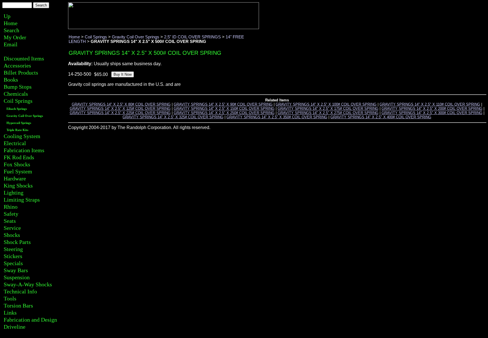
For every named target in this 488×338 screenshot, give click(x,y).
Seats (10, 221)
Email (11, 44)
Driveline (14, 327)
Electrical (15, 143)
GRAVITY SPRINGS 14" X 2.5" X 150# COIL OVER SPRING (224, 108)
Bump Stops (18, 87)
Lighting (13, 192)
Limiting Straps (22, 200)
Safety (11, 214)
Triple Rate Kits (17, 130)
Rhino (11, 207)
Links (10, 312)
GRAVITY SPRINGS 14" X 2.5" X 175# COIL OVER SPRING (328, 108)
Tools (10, 298)
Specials (13, 263)
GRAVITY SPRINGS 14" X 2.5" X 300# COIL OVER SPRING (432, 113)
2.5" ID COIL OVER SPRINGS (192, 37)
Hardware (15, 178)
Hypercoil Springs (18, 123)
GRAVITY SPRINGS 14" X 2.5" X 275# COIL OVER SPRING (328, 113)
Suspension (17, 277)
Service (12, 228)
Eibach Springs (16, 108)
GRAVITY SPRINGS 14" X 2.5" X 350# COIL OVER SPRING (276, 117)
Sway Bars (16, 270)
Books (11, 80)
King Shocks (18, 185)
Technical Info (20, 291)
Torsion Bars (18, 305)
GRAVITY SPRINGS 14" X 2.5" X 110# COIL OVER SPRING (430, 104)
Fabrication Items (24, 150)
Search (11, 30)
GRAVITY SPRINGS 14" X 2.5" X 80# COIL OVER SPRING (121, 104)
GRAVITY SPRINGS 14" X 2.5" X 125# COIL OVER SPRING (120, 108)
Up (7, 16)
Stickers (13, 256)
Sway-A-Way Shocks (28, 284)
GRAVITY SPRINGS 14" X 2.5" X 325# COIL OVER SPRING (173, 117)
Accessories (17, 65)
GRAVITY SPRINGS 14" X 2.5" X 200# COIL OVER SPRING (432, 108)
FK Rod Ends (19, 157)
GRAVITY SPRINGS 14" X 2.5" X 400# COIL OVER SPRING (380, 117)
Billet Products (21, 72)
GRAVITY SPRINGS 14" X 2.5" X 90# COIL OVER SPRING (223, 104)
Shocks (12, 235)
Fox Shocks (17, 164)
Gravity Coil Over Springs (24, 115)
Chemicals (16, 94)
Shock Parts (17, 242)
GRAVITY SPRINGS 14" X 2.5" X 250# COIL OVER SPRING (224, 113)
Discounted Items (24, 58)
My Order (15, 37)
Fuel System (18, 171)
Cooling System (22, 136)
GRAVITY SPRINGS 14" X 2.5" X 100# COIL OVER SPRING (326, 104)
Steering (13, 249)
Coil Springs (18, 101)
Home (11, 23)
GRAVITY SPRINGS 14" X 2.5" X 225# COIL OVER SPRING (120, 113)
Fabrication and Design (30, 320)
